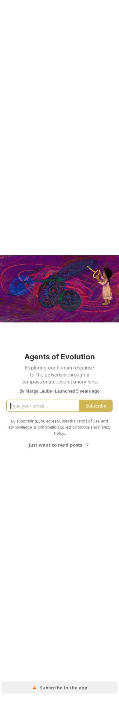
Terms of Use (88, 421)
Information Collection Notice (63, 427)
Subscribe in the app (64, 688)
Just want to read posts (55, 445)
